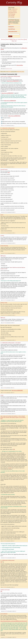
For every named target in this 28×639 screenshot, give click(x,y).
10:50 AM (4, 587)
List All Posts (11, 29)
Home (22, 39)
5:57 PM (4, 322)
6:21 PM (4, 125)
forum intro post (20, 71)
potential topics (4, 169)
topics (2, 214)
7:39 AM (5, 253)
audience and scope (5, 589)
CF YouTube (11, 17)
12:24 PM (5, 611)
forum (10, 71)
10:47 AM (5, 557)
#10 (15, 340)
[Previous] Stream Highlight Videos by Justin (10, 39)
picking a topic (4, 302)
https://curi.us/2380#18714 (7, 93)
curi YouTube (11, 15)
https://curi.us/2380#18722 (13, 81)
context (2, 235)
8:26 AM (5, 315)
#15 (15, 557)
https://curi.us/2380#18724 (10, 100)
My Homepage (11, 14)
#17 (15, 611)
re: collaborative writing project (7, 128)
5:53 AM (5, 243)
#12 (13, 392)
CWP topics (3, 255)
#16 (14, 587)
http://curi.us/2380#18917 (17, 390)
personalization (4, 613)
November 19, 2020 (9, 68)
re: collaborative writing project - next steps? (11, 342)
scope (2, 395)
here (9, 172)
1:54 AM (4, 387)
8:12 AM (5, 413)
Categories (11, 26)
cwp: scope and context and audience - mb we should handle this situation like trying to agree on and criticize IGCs (13, 417)
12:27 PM (5, 637)
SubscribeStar (20, 65)
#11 (13, 387)
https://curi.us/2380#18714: (14, 115)
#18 (15, 637)
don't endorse (10, 23)
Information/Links (12, 31)
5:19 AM (5, 212)
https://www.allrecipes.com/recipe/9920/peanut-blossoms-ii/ (14, 621)
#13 (14, 413)
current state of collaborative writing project (10, 76)
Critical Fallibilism (12, 11)
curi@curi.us (14, 9)
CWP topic (3, 317)
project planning (4, 245)
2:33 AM (5, 340)
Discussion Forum (12, 12)
